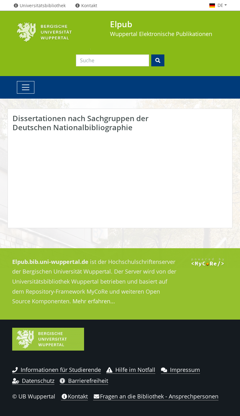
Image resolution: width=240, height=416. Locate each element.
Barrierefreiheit (88, 380)
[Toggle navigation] (25, 87)
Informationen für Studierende (61, 369)
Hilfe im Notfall (135, 369)
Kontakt (78, 396)
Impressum (185, 369)
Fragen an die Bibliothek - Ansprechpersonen (159, 396)
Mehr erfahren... (93, 301)
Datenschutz (38, 380)
